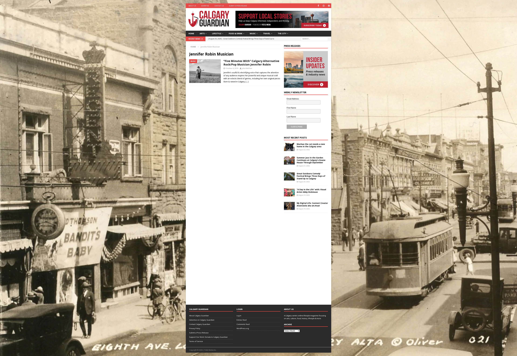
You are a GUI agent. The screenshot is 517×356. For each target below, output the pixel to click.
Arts (202, 33)
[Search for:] (314, 38)
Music (253, 33)
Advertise (205, 6)
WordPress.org (243, 328)
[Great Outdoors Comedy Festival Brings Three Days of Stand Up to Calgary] (289, 176)
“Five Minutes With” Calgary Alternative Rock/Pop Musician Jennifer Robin (251, 62)
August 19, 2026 (304, 195)
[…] (247, 81)
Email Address (293, 99)
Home (191, 33)
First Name (291, 108)
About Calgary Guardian (199, 315)
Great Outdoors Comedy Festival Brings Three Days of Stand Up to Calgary (311, 176)
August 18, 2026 (304, 209)
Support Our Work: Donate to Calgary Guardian (208, 337)
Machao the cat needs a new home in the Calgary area (311, 145)
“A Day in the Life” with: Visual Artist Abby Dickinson (311, 190)
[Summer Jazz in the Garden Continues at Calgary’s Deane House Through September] (289, 161)
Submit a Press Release (238, 6)
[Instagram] (323, 5)
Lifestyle (216, 33)
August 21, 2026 (304, 166)
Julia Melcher (247, 68)
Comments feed (243, 324)
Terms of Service (196, 341)
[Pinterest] (328, 5)
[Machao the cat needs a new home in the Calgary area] (289, 147)
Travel (266, 33)
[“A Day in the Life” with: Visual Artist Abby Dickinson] (289, 192)
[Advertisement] (304, 256)
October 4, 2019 (232, 68)
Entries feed (242, 320)
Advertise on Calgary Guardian (201, 320)
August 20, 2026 (304, 182)
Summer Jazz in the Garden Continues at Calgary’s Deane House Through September (311, 160)
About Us (192, 6)
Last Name (291, 117)
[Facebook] (318, 5)
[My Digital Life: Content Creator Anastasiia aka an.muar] (289, 206)
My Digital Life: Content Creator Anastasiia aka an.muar (312, 204)
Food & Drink (235, 33)
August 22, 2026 (304, 150)
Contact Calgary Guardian (199, 324)
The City (282, 33)
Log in (239, 315)
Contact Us (219, 6)
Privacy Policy (194, 328)
